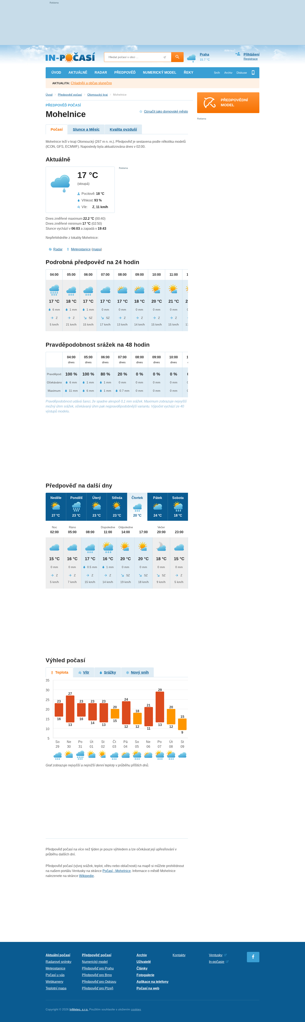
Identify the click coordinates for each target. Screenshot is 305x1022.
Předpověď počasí (70, 94)
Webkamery (54, 981)
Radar (57, 249)
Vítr (86, 672)
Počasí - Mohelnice (116, 871)
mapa (97, 249)
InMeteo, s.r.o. (79, 1009)
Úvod (49, 94)
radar (101, 72)
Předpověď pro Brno (97, 975)
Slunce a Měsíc (86, 129)
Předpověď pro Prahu (98, 968)
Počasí (57, 129)
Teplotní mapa (56, 988)
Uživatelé (144, 961)
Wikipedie (86, 876)
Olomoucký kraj (97, 94)
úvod (56, 72)
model (159, 72)
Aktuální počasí (58, 955)
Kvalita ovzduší (123, 129)
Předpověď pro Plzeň (97, 988)
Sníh (217, 72)
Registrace (251, 58)
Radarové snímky (58, 961)
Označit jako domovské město (166, 111)
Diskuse (242, 72)
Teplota (61, 672)
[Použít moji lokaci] (164, 57)
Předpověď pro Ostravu (99, 981)
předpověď (125, 72)
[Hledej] (177, 57)
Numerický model (95, 961)
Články (142, 968)
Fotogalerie (145, 975)
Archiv (228, 72)
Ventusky (215, 955)
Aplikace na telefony (152, 981)
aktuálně (77, 72)
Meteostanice (81, 249)
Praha (204, 54)
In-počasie (216, 961)
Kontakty (179, 955)
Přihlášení (251, 54)
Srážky (110, 672)
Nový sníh (140, 672)
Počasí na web (148, 988)
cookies (136, 1009)
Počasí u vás (55, 975)
